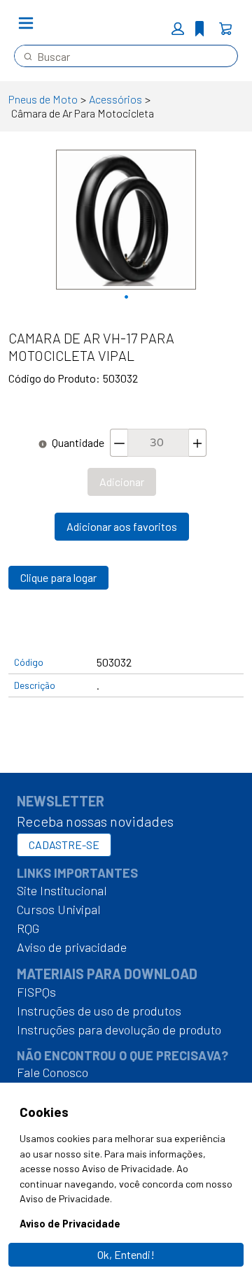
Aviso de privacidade (72, 947)
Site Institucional (62, 890)
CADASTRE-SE (64, 844)
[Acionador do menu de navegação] (26, 23)
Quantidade (78, 442)
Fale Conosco (52, 1072)
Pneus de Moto (43, 99)
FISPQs (36, 991)
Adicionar (121, 481)
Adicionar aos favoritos (121, 526)
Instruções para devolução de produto (119, 1029)
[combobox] (120, 55)
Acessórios (115, 99)
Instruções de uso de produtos (99, 1010)
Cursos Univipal (59, 909)
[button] (177, 28)
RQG (28, 928)
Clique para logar (58, 577)
